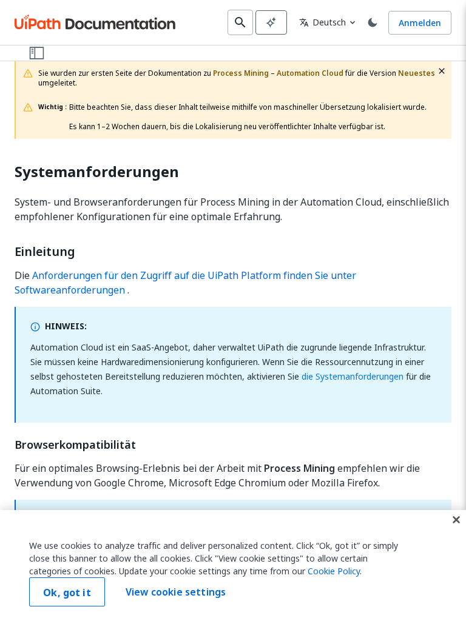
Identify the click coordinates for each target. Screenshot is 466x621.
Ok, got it (67, 592)
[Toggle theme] (372, 22)
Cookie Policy (334, 571)
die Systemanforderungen (353, 376)
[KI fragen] (271, 22)
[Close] (456, 519)
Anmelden (420, 22)
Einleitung (45, 251)
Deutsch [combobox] (322, 22)
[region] (233, 565)
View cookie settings (176, 592)
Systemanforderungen (97, 172)
